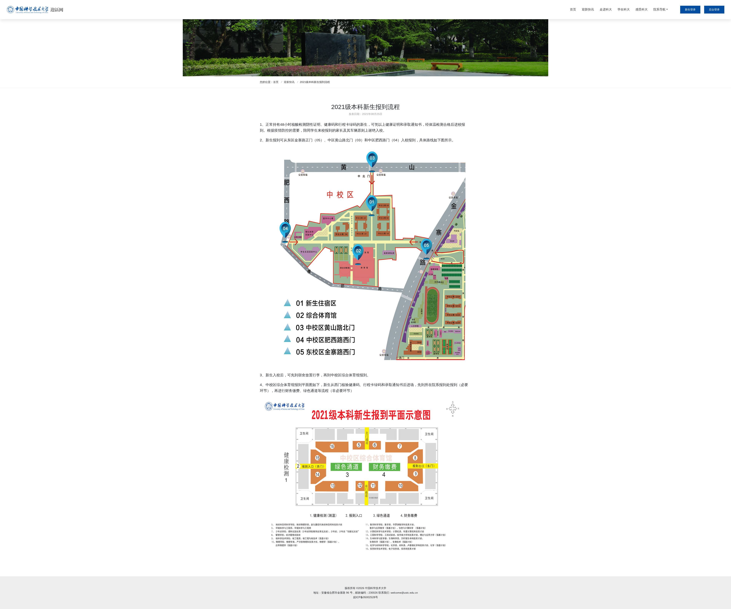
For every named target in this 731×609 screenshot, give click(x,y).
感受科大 (641, 9)
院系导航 (659, 9)
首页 (573, 9)
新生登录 (690, 9)
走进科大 (606, 9)
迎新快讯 (588, 9)
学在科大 (624, 9)
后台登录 (714, 9)
